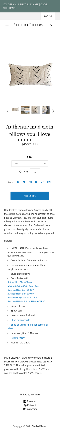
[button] (24, 140)
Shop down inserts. (21, 320)
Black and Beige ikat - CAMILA (22, 297)
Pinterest (31, 405)
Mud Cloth (35, 39)
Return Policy (17, 337)
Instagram (31, 409)
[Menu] (7, 25)
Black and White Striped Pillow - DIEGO (26, 301)
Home (10, 39)
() (48, 15)
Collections (21, 39)
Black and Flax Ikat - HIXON (21, 293)
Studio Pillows (39, 426)
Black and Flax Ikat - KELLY (21, 289)
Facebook (31, 401)
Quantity (23, 171)
